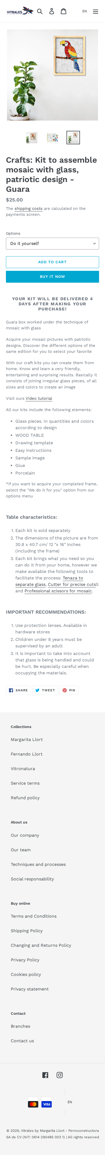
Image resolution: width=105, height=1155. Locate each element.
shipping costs (29, 208)
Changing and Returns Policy (41, 945)
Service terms (25, 783)
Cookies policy (26, 974)
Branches (20, 1026)
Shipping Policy (27, 930)
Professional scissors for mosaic (58, 590)
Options (13, 233)
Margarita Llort (27, 739)
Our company (25, 835)
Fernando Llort (27, 754)
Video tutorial (39, 398)
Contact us (22, 1040)
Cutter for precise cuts (72, 584)
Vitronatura (23, 768)
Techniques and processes (38, 864)
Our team (21, 849)
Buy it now (52, 276)
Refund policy (25, 797)
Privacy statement (30, 989)
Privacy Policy (25, 959)
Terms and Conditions (34, 916)
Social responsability (32, 878)
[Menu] (96, 11)
